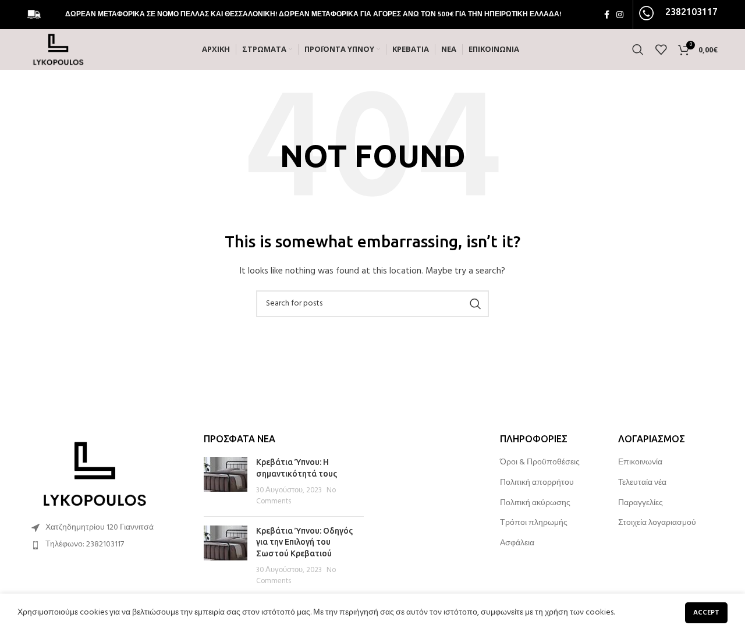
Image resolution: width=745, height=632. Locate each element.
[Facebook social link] (607, 14)
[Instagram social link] (620, 14)
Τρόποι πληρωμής (533, 523)
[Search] (638, 49)
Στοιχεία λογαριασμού (657, 523)
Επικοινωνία (640, 462)
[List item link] (105, 544)
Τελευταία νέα (642, 483)
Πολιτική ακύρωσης (535, 503)
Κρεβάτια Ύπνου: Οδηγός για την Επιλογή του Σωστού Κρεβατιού (304, 542)
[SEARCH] (475, 303)
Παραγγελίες (640, 503)
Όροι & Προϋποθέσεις (540, 462)
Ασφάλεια (517, 543)
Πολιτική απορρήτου (537, 483)
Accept (706, 613)
